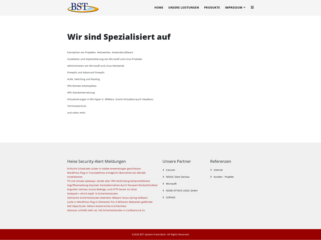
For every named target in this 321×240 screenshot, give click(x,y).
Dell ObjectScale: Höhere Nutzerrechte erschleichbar (97, 206)
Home (158, 7)
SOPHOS (170, 197)
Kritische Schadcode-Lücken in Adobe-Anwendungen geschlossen (104, 168)
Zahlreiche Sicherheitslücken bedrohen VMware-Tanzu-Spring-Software (107, 197)
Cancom (170, 170)
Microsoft (171, 183)
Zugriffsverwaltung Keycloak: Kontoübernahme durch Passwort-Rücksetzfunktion (112, 185)
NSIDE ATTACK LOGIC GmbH (181, 190)
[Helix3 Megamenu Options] (252, 7)
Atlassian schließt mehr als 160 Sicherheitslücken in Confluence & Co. (106, 210)
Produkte (212, 7)
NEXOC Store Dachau (177, 176)
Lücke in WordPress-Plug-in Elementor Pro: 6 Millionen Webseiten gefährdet (109, 201)
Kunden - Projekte (223, 176)
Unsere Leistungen (183, 7)
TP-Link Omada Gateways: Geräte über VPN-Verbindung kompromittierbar (108, 181)
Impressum (233, 7)
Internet (218, 170)
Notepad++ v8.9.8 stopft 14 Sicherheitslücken (92, 193)
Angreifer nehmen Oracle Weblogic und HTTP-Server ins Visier (102, 189)
